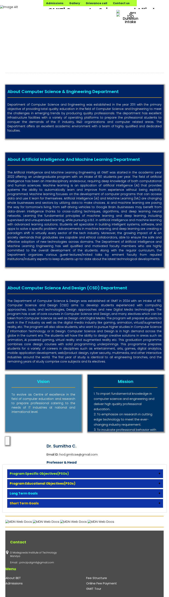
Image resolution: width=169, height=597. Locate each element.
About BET (13, 578)
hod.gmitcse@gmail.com (78, 454)
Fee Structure (96, 578)
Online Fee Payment (101, 583)
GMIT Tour (93, 588)
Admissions (14, 583)
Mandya (15, 556)
